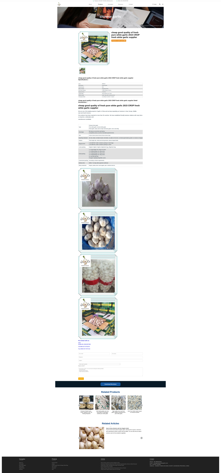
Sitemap (21, 469)
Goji (53, 469)
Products (100, 4)
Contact (131, 4)
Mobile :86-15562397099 (122, 0)
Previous (79, 405)
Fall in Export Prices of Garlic (107, 466)
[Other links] (163, 4)
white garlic (21, 466)
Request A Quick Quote (118, 40)
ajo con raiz (54, 466)
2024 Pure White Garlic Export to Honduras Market (135, 412)
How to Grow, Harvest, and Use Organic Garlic (117, 428)
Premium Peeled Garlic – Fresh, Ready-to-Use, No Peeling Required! (86, 412)
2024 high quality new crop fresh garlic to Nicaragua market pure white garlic (102, 412)
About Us (21, 462)
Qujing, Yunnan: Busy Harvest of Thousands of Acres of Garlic (113, 467)
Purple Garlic (22, 467)
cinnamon (54, 467)
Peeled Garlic (54, 462)
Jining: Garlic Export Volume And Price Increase (110, 469)
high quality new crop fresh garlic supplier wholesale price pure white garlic (118, 412)
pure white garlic (22, 465)
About (90, 4)
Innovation (110, 4)
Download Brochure (110, 384)
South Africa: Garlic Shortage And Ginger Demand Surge (112, 465)
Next (141, 405)
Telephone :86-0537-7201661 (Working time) (103, 0)
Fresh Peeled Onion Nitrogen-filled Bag (60, 465)
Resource (120, 4)
